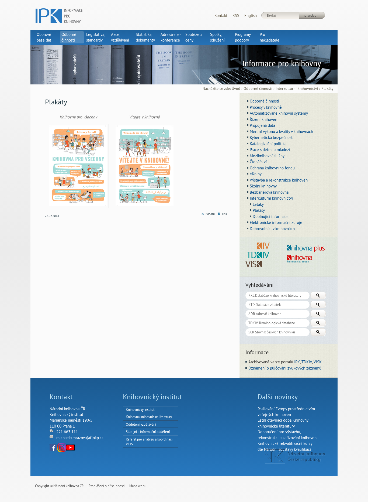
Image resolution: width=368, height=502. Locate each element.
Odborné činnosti (258, 88)
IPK (297, 361)
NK (295, 456)
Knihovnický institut (140, 409)
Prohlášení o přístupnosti (106, 486)
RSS (235, 15)
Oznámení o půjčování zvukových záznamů (284, 368)
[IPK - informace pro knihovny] (59, 15)
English (250, 15)
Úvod (236, 88)
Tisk (224, 214)
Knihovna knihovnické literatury (149, 417)
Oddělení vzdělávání (141, 424)
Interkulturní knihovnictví (297, 88)
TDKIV (306, 361)
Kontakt (220, 15)
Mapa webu (137, 486)
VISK (318, 361)
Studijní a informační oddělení (148, 431)
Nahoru (210, 214)
